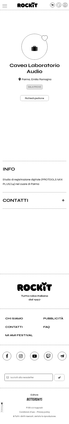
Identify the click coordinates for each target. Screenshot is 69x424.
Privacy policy (43, 412)
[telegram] (62, 356)
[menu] (3, 5)
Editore (32, 396)
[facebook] (7, 356)
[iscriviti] (59, 377)
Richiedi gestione (34, 98)
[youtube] (34, 356)
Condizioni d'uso (27, 412)
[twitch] (48, 356)
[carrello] (52, 5)
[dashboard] (65, 5)
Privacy (2, 408)
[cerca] (58, 5)
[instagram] (20, 356)
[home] (27, 4)
